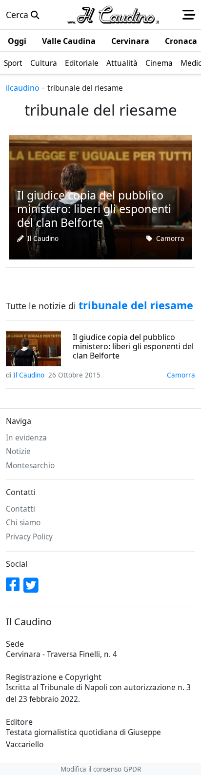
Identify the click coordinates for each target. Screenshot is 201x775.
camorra (170, 238)
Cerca (18, 14)
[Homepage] (113, 14)
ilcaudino (23, 87)
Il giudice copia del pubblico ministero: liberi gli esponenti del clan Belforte (133, 347)
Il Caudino (43, 238)
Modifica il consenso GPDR (100, 769)
